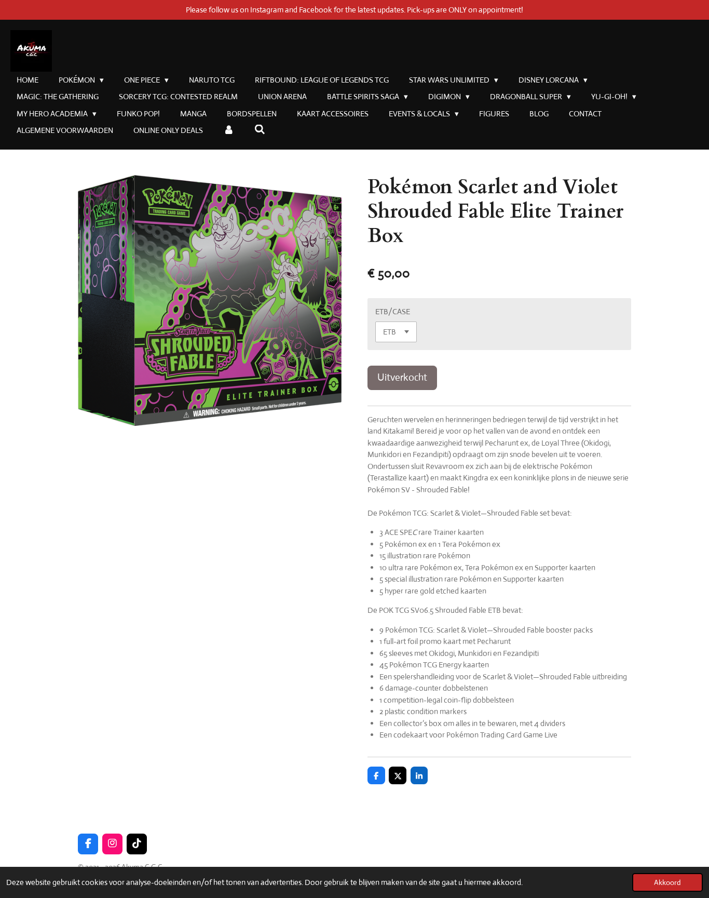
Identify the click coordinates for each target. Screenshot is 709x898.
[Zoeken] (259, 129)
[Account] (228, 130)
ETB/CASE (392, 311)
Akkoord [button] (667, 882)
